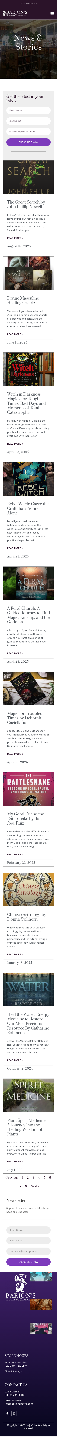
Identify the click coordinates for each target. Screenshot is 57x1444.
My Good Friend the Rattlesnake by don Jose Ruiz (25, 819)
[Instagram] (13, 1413)
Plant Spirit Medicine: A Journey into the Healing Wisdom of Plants (27, 1127)
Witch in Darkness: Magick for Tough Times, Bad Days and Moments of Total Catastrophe (26, 403)
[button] (52, 13)
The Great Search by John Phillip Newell (26, 205)
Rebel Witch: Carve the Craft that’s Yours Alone (28, 509)
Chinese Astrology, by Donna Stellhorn (26, 917)
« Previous (11, 1178)
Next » (35, 1186)
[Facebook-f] (7, 1413)
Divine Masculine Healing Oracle (23, 301)
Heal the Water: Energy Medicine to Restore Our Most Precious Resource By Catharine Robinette (28, 1023)
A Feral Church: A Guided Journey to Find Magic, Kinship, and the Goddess (28, 615)
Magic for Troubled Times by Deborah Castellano (24, 718)
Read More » (15, 237)
